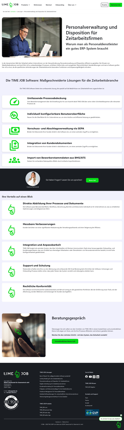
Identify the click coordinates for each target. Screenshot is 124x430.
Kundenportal (88, 405)
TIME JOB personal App (46, 410)
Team (86, 398)
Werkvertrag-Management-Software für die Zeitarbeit (53, 397)
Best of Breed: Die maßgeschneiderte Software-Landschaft (55, 376)
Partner (87, 400)
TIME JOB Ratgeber (90, 387)
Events (104, 5)
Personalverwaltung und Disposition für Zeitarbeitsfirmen (54, 381)
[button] (26, 5)
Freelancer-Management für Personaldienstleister (52, 391)
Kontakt (87, 403)
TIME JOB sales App (45, 412)
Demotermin (115, 5)
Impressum (58, 422)
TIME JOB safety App (45, 415)
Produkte (24, 5)
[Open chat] (118, 424)
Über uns (71, 5)
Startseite (13, 11)
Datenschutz (65, 422)
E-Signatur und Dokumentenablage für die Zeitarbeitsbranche (56, 389)
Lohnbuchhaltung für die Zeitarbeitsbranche (51, 379)
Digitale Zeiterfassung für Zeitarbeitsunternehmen (53, 384)
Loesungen (20, 11)
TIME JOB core (43, 407)
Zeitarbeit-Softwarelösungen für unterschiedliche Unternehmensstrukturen (59, 394)
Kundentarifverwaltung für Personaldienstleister (52, 386)
